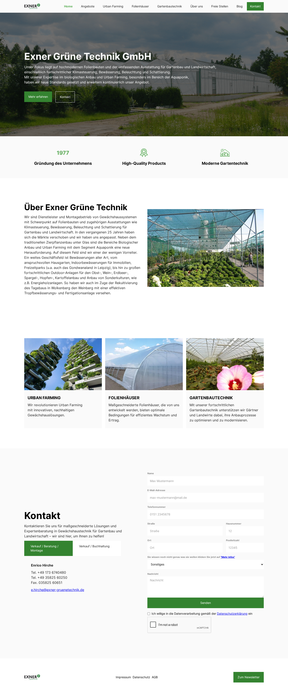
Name (150, 473)
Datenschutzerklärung (232, 613)
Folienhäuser (140, 6)
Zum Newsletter (249, 677)
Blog (240, 6)
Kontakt (255, 6)
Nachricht (152, 574)
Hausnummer (233, 523)
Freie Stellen (219, 6)
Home (68, 6)
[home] (32, 6)
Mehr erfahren (38, 96)
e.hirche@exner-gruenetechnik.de (57, 590)
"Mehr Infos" (228, 557)
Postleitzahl (232, 540)
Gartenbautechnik (169, 6)
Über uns (196, 6)
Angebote (87, 6)
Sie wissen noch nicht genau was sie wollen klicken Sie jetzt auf (191, 557)
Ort (149, 540)
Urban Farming (113, 6)
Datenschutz (141, 677)
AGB (155, 677)
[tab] (48, 548)
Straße (151, 523)
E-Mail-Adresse (156, 490)
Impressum (123, 677)
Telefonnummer (156, 507)
